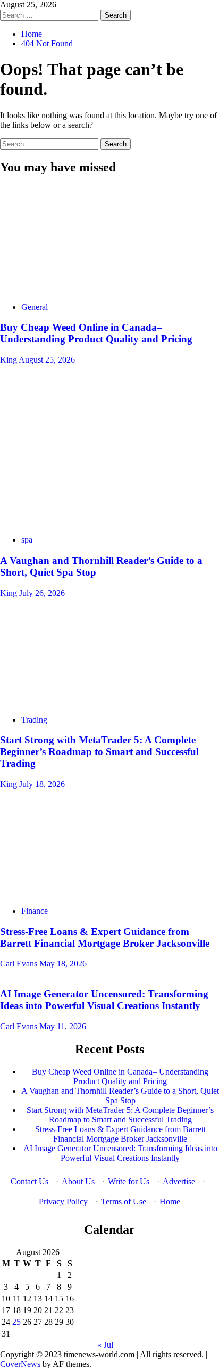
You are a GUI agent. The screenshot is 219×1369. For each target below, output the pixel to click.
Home (169, 1201)
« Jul (105, 1344)
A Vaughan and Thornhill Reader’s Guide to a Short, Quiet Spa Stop (120, 1095)
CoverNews (20, 1363)
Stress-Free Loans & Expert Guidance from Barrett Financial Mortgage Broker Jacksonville (104, 937)
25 (16, 1321)
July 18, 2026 (42, 784)
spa (26, 539)
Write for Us (128, 1181)
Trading (34, 719)
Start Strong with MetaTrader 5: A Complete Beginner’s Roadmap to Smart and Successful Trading (99, 751)
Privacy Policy (63, 1201)
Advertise (179, 1181)
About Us (78, 1181)
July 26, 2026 (42, 592)
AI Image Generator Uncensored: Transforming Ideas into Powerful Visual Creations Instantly (104, 999)
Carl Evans (19, 963)
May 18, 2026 (63, 963)
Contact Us (29, 1181)
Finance (34, 910)
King (9, 359)
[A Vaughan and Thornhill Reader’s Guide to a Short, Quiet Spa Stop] (79, 521)
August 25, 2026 (47, 359)
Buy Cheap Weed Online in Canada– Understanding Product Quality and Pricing (96, 333)
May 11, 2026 (62, 1026)
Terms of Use (123, 1201)
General (34, 306)
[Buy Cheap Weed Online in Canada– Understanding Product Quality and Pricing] (79, 288)
